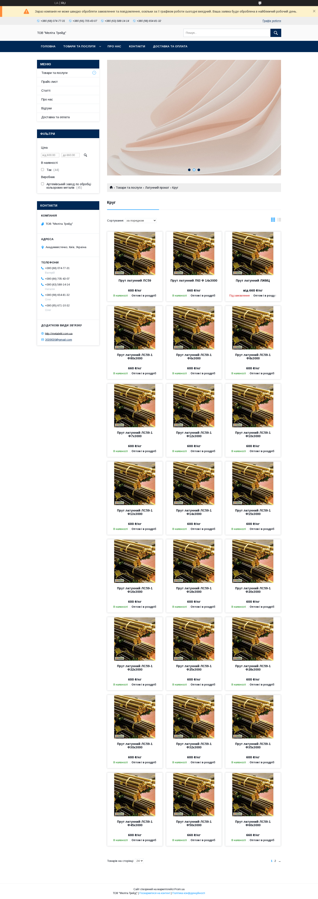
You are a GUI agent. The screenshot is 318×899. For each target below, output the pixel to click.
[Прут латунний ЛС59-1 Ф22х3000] (134, 638)
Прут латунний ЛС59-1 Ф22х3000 (135, 667)
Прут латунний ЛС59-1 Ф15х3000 (253, 512)
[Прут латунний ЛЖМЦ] (253, 253)
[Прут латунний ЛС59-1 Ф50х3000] (194, 794)
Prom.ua (179, 889)
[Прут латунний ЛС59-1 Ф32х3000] (194, 716)
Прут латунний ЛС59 (135, 280)
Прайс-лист (49, 81)
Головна (48, 46)
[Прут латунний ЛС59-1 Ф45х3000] (134, 794)
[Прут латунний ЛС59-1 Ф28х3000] (253, 638)
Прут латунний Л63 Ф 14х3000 (193, 280)
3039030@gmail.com (58, 339)
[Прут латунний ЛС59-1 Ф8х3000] (253, 327)
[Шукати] (275, 33)
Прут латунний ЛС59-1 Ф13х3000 (135, 512)
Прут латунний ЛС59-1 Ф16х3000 (135, 590)
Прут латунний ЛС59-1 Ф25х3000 (194, 667)
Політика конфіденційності (188, 893)
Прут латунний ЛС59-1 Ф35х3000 (253, 745)
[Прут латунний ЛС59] (134, 253)
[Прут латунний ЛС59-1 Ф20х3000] (253, 561)
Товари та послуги (79, 46)
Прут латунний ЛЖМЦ (253, 280)
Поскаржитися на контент (154, 893)
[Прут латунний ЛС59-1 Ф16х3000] (134, 561)
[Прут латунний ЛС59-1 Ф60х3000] (253, 794)
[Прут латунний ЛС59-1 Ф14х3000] (194, 483)
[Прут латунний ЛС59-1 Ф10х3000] (253, 405)
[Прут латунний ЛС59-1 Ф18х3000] (194, 561)
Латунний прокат (157, 187)
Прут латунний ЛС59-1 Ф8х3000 (253, 356)
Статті (45, 90)
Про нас (114, 46)
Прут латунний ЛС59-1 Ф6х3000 (194, 356)
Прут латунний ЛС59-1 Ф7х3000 (135, 434)
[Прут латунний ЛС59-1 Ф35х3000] (253, 716)
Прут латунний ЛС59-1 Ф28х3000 (253, 667)
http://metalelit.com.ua (58, 333)
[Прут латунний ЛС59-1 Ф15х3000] (253, 483)
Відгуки (46, 108)
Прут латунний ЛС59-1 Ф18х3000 (194, 590)
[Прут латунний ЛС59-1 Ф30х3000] (134, 716)
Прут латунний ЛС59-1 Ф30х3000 (135, 745)
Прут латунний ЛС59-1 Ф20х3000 (253, 590)
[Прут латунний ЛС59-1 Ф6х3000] (194, 327)
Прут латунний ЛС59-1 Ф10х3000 (253, 434)
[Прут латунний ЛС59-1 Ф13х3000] (134, 483)
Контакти (137, 46)
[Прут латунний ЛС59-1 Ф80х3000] (134, 327)
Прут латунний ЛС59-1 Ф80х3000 (135, 356)
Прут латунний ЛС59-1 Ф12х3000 (194, 434)
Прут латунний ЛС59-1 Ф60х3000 (253, 823)
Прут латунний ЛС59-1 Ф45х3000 (135, 823)
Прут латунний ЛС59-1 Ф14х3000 (194, 512)
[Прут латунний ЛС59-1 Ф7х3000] (134, 405)
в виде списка (279, 221)
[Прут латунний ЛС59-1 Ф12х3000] (194, 405)
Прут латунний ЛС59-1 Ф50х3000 (194, 823)
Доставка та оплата (170, 46)
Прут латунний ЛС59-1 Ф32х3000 (194, 745)
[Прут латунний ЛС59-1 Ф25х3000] (194, 638)
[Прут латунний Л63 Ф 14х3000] (194, 253)
